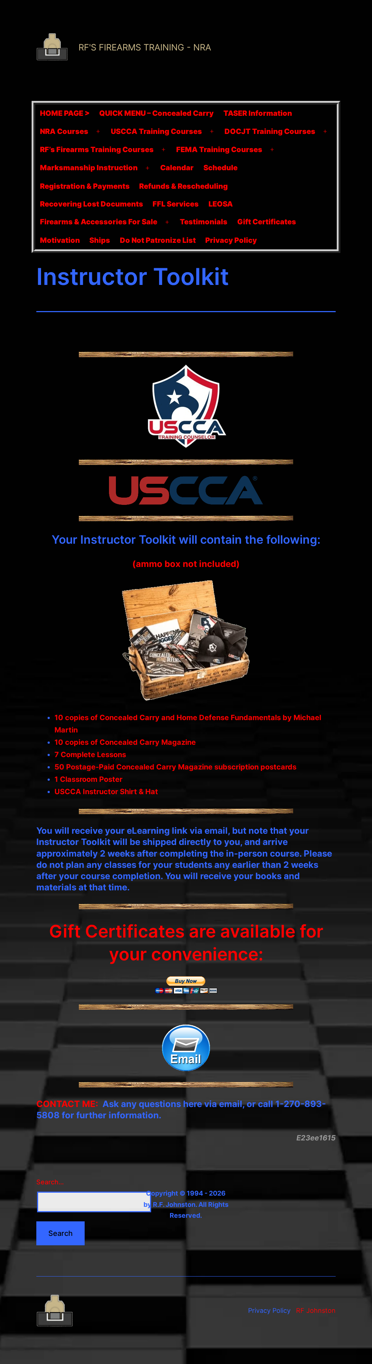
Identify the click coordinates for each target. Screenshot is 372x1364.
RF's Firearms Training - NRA (144, 47)
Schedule (220, 167)
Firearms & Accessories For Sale (98, 221)
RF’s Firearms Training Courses (97, 149)
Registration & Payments (85, 186)
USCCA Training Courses (156, 131)
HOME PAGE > (65, 113)
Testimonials (203, 221)
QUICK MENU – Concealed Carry (156, 113)
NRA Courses (64, 131)
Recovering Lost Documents (91, 204)
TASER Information (257, 113)
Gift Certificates (266, 221)
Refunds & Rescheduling (183, 186)
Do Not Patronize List (158, 240)
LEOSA (221, 204)
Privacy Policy (231, 240)
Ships (99, 240)
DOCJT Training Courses (270, 131)
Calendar (177, 167)
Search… (50, 1182)
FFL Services (176, 204)
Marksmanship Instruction (89, 167)
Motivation (60, 240)
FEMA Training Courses (219, 149)
